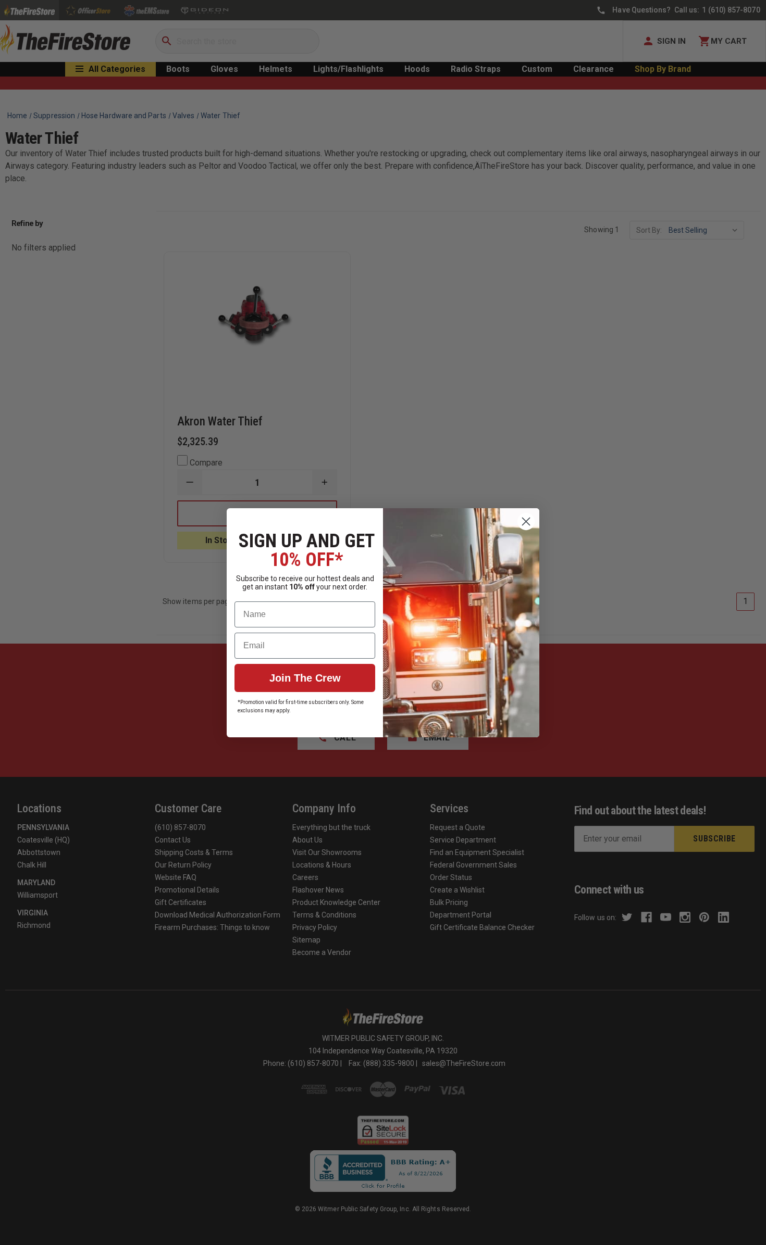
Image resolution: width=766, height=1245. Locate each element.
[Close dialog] (526, 521)
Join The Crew (305, 678)
